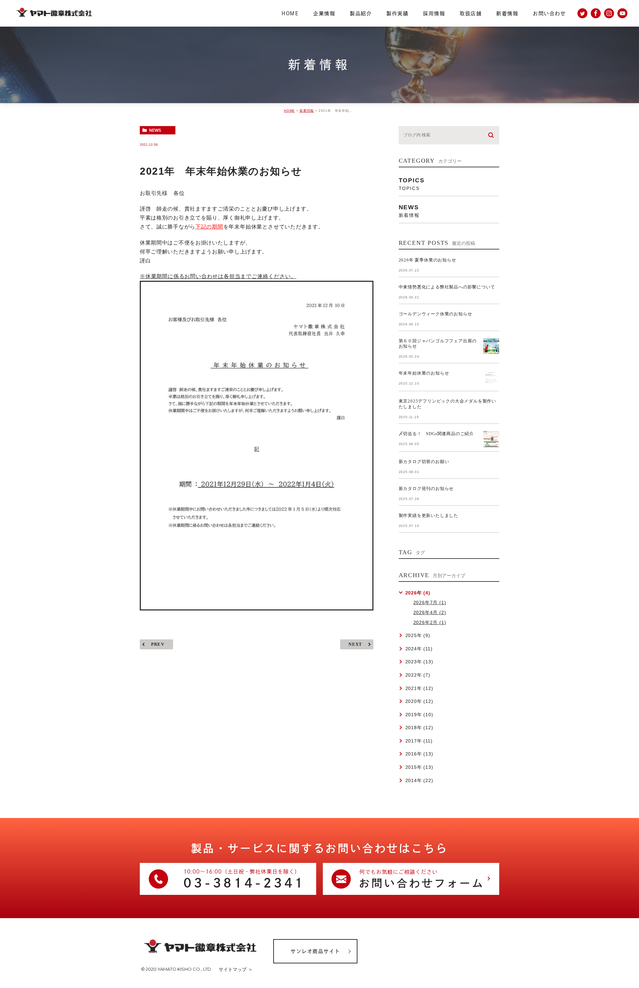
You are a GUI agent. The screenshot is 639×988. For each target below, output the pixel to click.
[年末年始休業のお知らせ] (491, 379)
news (155, 130)
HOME (289, 110)
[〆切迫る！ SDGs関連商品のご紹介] (491, 439)
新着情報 (307, 110)
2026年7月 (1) (429, 602)
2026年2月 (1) (429, 622)
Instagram (609, 13)
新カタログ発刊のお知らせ (426, 488)
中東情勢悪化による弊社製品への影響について (447, 286)
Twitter (582, 13)
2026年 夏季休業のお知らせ (427, 259)
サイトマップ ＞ (236, 969)
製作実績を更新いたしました (428, 515)
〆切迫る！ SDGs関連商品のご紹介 (436, 433)
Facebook (596, 13)
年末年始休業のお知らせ (424, 373)
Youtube (622, 13)
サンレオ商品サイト (315, 951)
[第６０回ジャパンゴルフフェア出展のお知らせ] (491, 346)
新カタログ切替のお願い (424, 461)
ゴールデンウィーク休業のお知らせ (435, 313)
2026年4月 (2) (429, 612)
